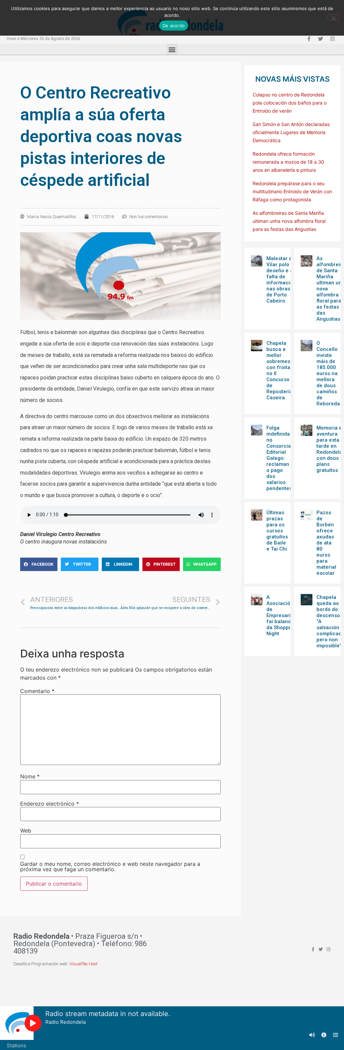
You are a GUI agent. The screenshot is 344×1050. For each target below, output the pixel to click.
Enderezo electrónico (49, 803)
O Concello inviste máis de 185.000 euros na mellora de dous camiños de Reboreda (328, 373)
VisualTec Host (83, 963)
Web (25, 830)
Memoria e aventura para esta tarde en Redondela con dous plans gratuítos (329, 449)
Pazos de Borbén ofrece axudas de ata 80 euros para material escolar (326, 543)
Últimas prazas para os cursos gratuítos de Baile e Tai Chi (277, 531)
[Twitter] (320, 39)
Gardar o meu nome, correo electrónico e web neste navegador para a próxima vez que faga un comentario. (110, 866)
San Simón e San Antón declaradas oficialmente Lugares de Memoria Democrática (291, 132)
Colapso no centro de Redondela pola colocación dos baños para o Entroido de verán (290, 103)
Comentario (37, 691)
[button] (172, 49)
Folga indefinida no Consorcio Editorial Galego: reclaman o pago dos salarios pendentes (279, 458)
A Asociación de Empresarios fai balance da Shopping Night (281, 615)
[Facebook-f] (309, 39)
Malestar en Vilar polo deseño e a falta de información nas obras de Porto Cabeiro (281, 279)
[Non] (333, 17)
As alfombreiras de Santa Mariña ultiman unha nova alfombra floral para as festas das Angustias (289, 221)
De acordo (174, 25)
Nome (30, 776)
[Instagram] (332, 39)
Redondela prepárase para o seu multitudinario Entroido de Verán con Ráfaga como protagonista (292, 191)
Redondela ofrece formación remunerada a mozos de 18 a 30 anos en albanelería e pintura (288, 162)
